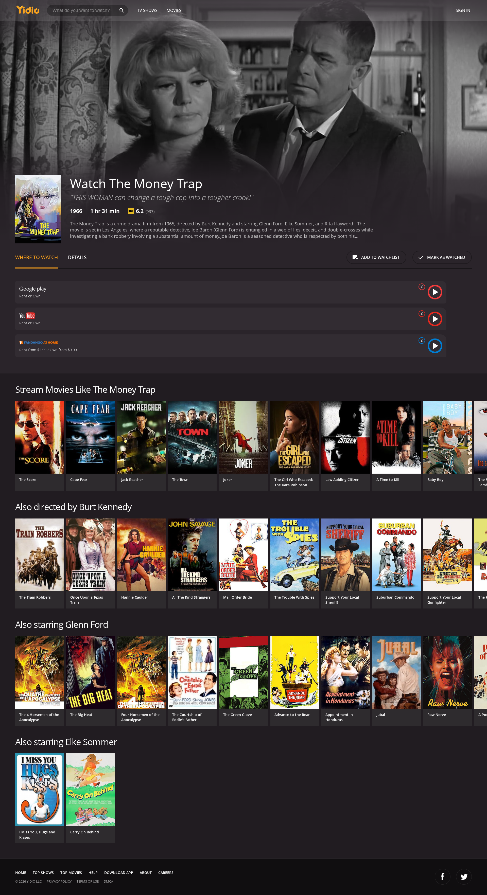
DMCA (108, 881)
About (146, 872)
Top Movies (71, 872)
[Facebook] (442, 877)
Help (93, 872)
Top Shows (43, 872)
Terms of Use (88, 881)
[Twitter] (464, 877)
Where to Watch (36, 257)
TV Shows (147, 10)
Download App (118, 872)
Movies (174, 10)
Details (77, 257)
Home (20, 872)
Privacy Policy (59, 881)
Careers (165, 872)
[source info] (420, 286)
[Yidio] (28, 11)
